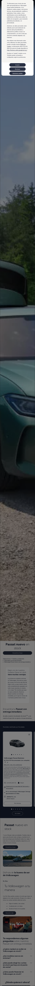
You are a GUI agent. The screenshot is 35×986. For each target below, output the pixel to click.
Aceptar (17, 65)
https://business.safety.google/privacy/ (17, 50)
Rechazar (17, 69)
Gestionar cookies (18, 73)
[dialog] (17, 493)
